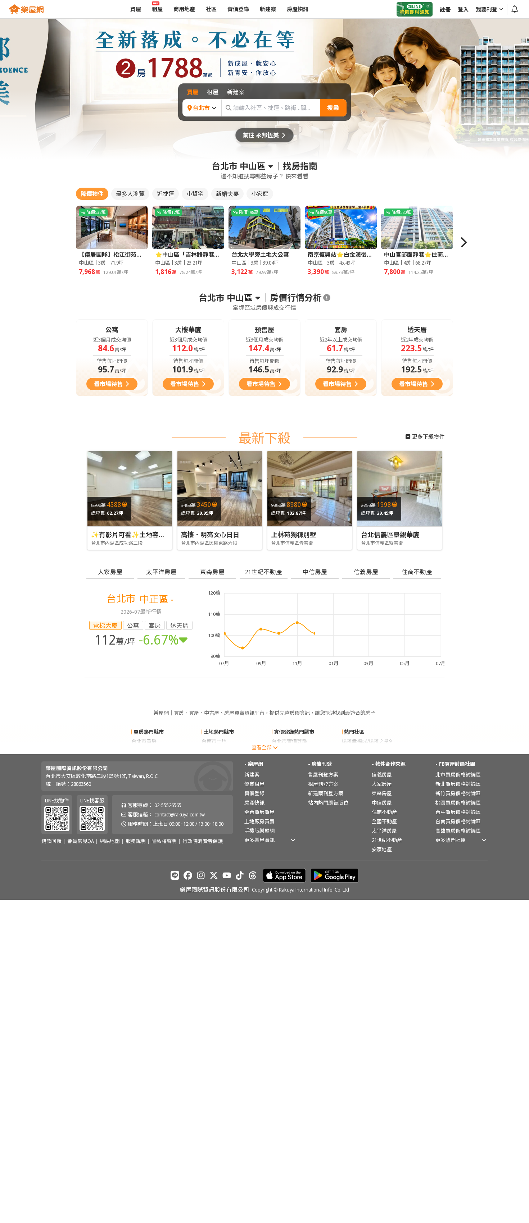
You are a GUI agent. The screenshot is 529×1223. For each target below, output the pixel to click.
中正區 (155, 599)
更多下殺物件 (428, 436)
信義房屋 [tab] (366, 572)
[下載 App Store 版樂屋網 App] (284, 875)
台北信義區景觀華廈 (390, 534)
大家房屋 (382, 783)
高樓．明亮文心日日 (210, 534)
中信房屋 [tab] (315, 572)
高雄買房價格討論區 (458, 830)
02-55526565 (167, 805)
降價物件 (92, 194)
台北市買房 (144, 741)
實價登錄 (254, 793)
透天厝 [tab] (179, 625)
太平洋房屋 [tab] (161, 572)
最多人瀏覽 (130, 194)
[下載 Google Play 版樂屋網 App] (334, 875)
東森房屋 (382, 793)
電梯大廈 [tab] (105, 625)
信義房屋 (382, 774)
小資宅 (195, 194)
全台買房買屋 (259, 812)
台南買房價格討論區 (458, 821)
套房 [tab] (155, 625)
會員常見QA (80, 841)
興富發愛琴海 (357, 750)
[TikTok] (239, 875)
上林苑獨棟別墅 (293, 534)
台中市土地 (214, 750)
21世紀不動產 (387, 840)
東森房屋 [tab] (212, 572)
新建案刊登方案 (325, 793)
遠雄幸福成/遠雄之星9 (367, 741)
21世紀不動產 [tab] (263, 572)
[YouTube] (226, 875)
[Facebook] (188, 875)
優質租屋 (254, 783)
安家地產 (382, 849)
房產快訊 (254, 802)
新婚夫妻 (227, 194)
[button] (463, 242)
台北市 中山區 (239, 166)
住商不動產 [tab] (417, 572)
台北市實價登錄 (289, 741)
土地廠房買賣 (259, 821)
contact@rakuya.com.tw (179, 814)
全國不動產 (384, 821)
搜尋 (333, 108)
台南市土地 (214, 741)
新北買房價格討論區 (458, 783)
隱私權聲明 (164, 841)
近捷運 (165, 194)
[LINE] (175, 875)
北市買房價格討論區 (458, 774)
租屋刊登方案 (323, 783)
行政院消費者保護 (202, 841)
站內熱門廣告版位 (328, 802)
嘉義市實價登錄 (289, 750)
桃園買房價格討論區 (458, 802)
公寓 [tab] (133, 625)
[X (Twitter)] (213, 875)
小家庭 (259, 194)
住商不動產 (384, 812)
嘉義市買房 (144, 750)
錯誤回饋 (51, 841)
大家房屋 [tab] (110, 572)
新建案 (251, 774)
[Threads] (252, 875)
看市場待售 (108, 384)
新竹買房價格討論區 (458, 793)
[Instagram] (200, 875)
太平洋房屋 (384, 830)
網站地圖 (110, 841)
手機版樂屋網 (259, 830)
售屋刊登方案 (323, 774)
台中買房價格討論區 (458, 812)
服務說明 (136, 841)
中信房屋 (382, 802)
